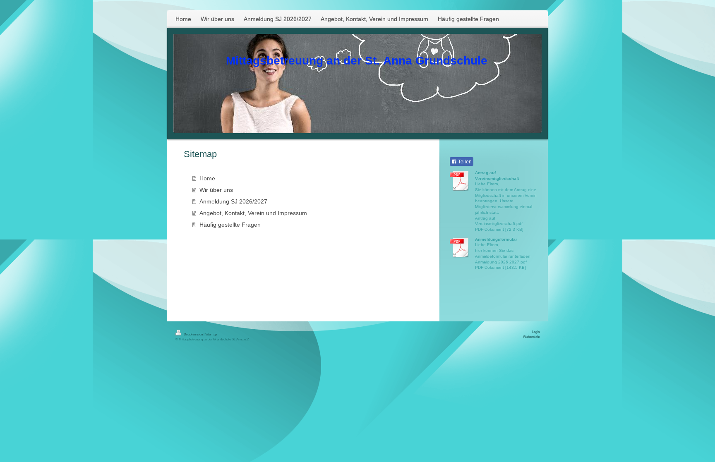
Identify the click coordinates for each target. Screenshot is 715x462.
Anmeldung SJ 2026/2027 (233, 201)
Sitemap (211, 334)
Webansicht (531, 337)
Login (536, 332)
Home (207, 178)
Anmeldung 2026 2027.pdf (501, 262)
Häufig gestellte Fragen (230, 224)
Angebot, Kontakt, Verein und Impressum (253, 213)
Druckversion (193, 334)
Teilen (464, 162)
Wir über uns (216, 190)
